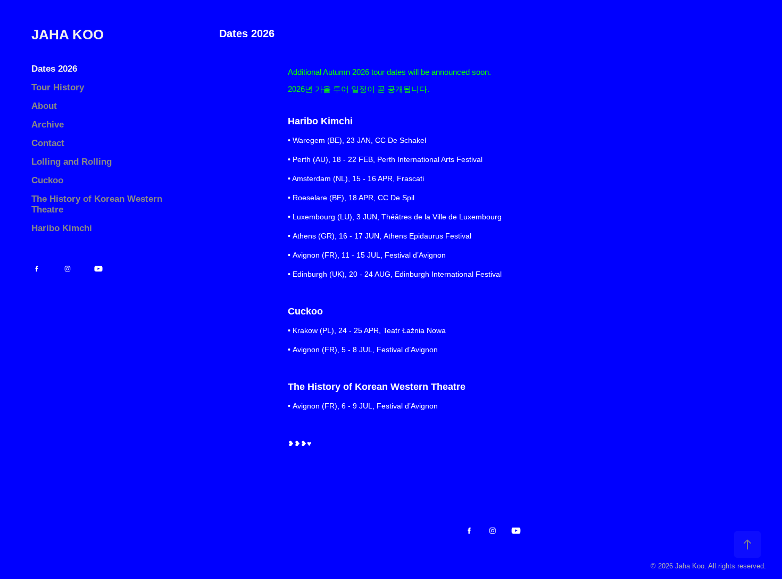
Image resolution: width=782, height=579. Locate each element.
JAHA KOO (67, 34)
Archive (47, 125)
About (44, 106)
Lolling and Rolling (71, 162)
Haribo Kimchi (61, 228)
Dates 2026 (54, 69)
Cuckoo (47, 180)
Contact (47, 143)
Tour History (57, 87)
